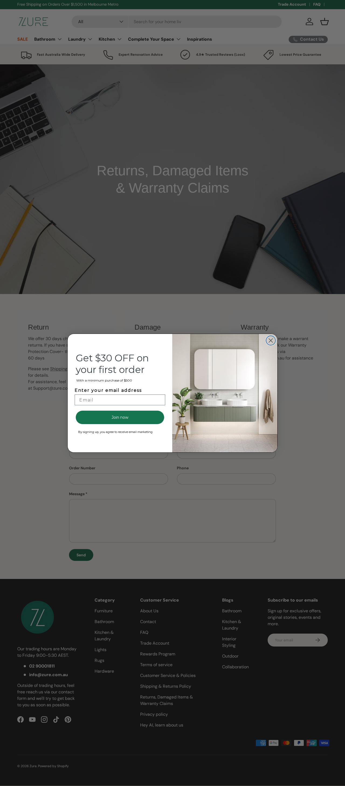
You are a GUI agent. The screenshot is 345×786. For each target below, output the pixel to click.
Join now (120, 417)
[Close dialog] (270, 340)
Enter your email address (108, 390)
